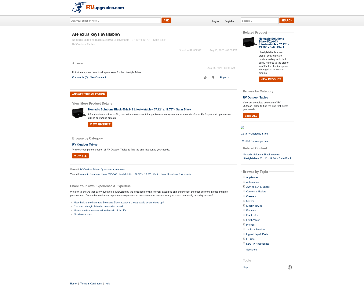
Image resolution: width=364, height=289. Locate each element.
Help (245, 267)
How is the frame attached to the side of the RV (100, 210)
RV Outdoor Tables (84, 144)
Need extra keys (83, 214)
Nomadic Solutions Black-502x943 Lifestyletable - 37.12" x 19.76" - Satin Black (267, 156)
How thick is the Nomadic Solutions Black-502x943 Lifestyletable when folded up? (119, 202)
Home (73, 283)
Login (215, 21)
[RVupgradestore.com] (98, 7)
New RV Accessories (257, 243)
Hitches (250, 224)
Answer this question (88, 94)
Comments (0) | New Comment (89, 77)
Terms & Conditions (91, 283)
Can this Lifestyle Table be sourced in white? (98, 206)
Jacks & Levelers (255, 229)
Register (229, 21)
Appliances (252, 177)
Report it (224, 77)
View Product (100, 124)
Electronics (252, 215)
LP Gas (250, 239)
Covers (250, 201)
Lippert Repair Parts (257, 234)
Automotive (252, 182)
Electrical (251, 210)
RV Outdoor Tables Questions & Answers (102, 169)
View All (80, 156)
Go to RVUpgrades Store (254, 133)
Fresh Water (253, 220)
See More (251, 249)
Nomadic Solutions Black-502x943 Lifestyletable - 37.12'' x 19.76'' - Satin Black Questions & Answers (135, 174)
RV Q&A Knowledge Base (255, 141)
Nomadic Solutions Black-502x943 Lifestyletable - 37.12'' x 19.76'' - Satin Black (139, 109)
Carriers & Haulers (256, 191)
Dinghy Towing (254, 205)
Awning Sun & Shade (258, 186)
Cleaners (251, 196)
